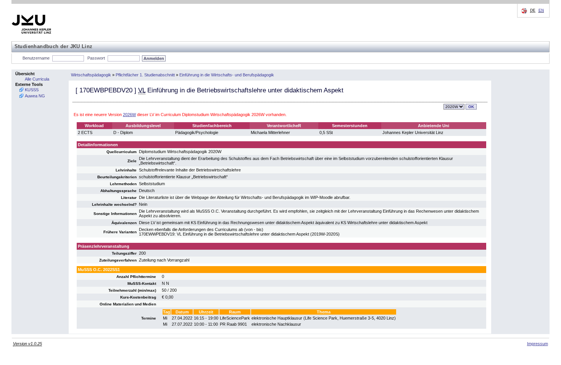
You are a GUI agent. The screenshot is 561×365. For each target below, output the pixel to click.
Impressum (537, 343)
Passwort (96, 58)
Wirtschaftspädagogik (91, 75)
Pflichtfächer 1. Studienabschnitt (145, 75)
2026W (129, 114)
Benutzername (36, 58)
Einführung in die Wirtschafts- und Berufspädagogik (226, 75)
